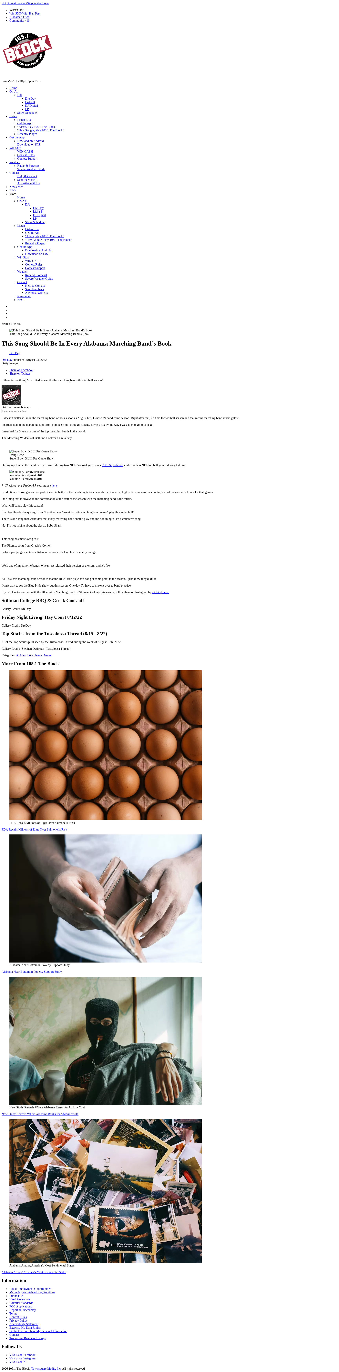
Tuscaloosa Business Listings (27, 1338)
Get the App (24, 123)
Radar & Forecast (28, 165)
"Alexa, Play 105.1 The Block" (36, 126)
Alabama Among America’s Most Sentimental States (34, 1272)
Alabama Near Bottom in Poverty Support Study (32, 971)
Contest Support (27, 158)
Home (13, 88)
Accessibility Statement (23, 1324)
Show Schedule (27, 112)
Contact (14, 172)
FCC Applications (20, 1306)
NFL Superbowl (112, 465)
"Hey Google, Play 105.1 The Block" (40, 130)
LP (27, 109)
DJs (19, 95)
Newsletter (16, 186)
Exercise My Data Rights (25, 1327)
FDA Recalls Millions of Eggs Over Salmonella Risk (34, 829)
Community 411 (19, 20)
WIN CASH (25, 151)
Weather (14, 162)
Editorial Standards (21, 1303)
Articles (21, 655)
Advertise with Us (28, 183)
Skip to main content (14, 3)
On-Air (13, 91)
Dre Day (30, 98)
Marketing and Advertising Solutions (32, 1292)
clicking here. (160, 592)
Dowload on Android (30, 141)
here (54, 485)
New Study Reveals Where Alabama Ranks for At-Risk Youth (40, 1114)
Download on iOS (28, 144)
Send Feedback (26, 179)
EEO (12, 190)
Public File (16, 1295)
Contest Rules (26, 155)
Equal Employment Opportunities (30, 1288)
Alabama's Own (19, 17)
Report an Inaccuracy (22, 1310)
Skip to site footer (38, 3)
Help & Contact (27, 176)
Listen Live (24, 119)
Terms (13, 1313)
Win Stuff (15, 148)
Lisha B (30, 102)
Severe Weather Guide (31, 169)
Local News (34, 655)
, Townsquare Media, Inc (45, 1368)
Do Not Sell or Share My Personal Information (38, 1331)
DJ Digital (31, 105)
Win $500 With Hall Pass (25, 13)
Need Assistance (19, 1299)
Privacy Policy (18, 1320)
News (47, 655)
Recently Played (27, 134)
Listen (13, 116)
